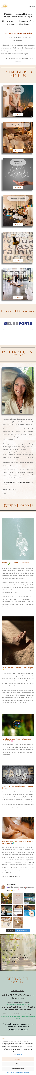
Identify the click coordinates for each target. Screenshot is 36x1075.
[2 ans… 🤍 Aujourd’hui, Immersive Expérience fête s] (6, 910)
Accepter (18, 1059)
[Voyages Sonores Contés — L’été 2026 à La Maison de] (6, 922)
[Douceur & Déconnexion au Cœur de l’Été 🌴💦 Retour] (29, 910)
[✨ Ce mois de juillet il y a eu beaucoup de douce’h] (18, 910)
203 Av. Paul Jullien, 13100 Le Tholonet (18, 1002)
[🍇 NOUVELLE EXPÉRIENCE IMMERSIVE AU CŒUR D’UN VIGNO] (6, 898)
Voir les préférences (18, 1069)
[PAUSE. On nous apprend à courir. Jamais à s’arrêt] (18, 898)
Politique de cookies (11, 1072)
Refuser (18, 1064)
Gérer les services (17, 1054)
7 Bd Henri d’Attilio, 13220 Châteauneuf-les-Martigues (18, 1014)
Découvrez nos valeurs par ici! (11, 876)
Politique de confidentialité (22, 1072)
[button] (33, 1038)
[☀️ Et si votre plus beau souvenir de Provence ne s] (29, 898)
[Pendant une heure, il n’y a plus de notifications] (18, 922)
